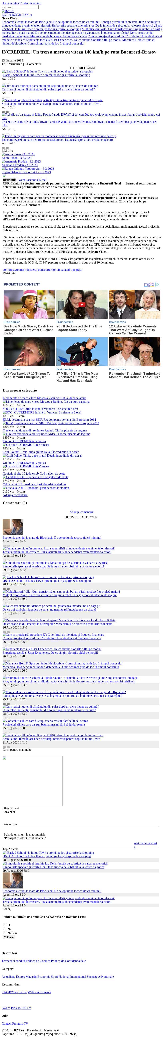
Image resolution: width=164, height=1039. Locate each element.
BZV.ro (27, 14)
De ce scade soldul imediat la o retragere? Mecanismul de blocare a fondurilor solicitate (77, 34)
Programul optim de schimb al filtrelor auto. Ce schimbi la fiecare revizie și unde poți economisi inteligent (69, 681)
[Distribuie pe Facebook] (3, 82)
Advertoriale (106, 976)
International (78, 976)
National (64, 976)
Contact (24, 3)
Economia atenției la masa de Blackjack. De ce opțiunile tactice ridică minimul (51, 22)
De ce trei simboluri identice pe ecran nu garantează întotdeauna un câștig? (82, 32)
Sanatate (92, 976)
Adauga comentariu (15, 495)
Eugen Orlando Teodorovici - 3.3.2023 (26, 172)
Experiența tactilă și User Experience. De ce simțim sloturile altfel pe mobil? (73, 40)
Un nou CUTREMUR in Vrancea (24, 441)
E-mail (43, 179)
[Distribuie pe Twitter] (7, 82)
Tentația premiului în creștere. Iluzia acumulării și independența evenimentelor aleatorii (57, 552)
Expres (20, 976)
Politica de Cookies (38, 961)
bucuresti (76, 269)
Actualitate (8, 976)
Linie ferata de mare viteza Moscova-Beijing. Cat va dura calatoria (44, 398)
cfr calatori (63, 269)
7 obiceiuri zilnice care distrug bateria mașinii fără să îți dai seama (44, 724)
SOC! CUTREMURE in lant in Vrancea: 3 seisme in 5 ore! (40, 408)
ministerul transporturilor (40, 269)
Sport (54, 976)
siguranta (18, 269)
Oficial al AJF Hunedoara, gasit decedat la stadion (34, 484)
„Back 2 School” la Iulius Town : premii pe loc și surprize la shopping (46, 75)
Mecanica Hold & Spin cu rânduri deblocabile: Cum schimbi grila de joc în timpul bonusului (78, 41)
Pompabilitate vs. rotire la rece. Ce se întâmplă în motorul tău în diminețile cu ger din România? (63, 695)
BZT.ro (6, 14)
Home (5, 3)
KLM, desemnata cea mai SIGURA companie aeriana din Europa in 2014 (49, 419)
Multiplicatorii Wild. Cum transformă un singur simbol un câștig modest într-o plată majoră (60, 595)
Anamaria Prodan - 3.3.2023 (20, 165)
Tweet (21, 179)
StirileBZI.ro (10, 992)
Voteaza (9, 937)
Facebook (32, 179)
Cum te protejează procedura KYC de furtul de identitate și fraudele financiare (52, 638)
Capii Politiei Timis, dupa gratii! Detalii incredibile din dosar (41, 452)
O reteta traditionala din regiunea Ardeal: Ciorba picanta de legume (45, 430)
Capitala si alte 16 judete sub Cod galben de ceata (34, 473)
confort (7, 269)
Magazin (31, 976)
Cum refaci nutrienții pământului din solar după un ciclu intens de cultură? (48, 89)
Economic (43, 976)
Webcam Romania (39, 992)
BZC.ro (17, 14)
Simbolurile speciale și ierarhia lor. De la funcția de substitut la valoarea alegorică (102, 25)
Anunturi (35, 3)
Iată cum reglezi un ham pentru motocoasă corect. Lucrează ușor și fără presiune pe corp (57, 139)
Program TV (20, 1023)
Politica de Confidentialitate (68, 961)
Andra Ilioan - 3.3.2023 (16, 158)
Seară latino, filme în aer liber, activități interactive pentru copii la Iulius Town (50, 103)
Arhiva (14, 3)
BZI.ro (22, 992)
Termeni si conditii (13, 961)
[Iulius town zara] (33, 804)
